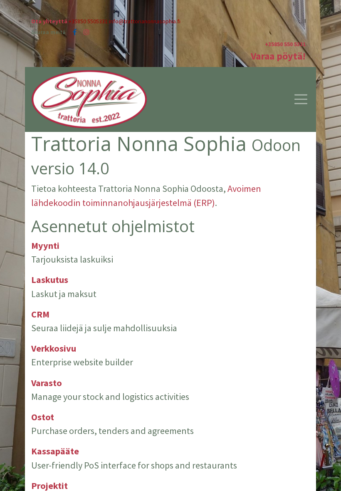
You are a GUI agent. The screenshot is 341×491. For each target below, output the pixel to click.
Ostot (42, 417)
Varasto (46, 383)
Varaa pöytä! (278, 56)
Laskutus (49, 279)
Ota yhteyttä (49, 21)
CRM (40, 314)
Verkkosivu (53, 348)
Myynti (45, 245)
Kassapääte (55, 451)
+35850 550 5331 (285, 44)
